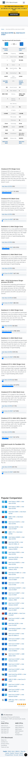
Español (12, 753)
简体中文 (17, 751)
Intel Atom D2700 (7, 33)
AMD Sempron (19, 731)
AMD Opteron (19, 725)
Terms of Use (5, 747)
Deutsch (7, 753)
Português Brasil (9, 755)
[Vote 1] (18, 704)
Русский (16, 755)
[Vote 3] (21, 704)
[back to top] (25, 754)
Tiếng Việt (22, 751)
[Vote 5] (25, 704)
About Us (3, 740)
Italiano (21, 753)
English (5, 751)
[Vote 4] (23, 704)
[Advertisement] (14, 21)
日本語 (9, 751)
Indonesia (21, 755)
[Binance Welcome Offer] (14, 12)
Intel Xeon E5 (5, 731)
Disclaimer (4, 745)
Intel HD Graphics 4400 (21, 82)
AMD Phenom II (19, 727)
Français (17, 753)
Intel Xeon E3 (5, 729)
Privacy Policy (5, 743)
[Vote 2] (20, 704)
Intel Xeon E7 (5, 733)
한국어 (13, 751)
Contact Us (4, 742)
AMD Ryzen (18, 729)
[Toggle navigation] (24, 2)
